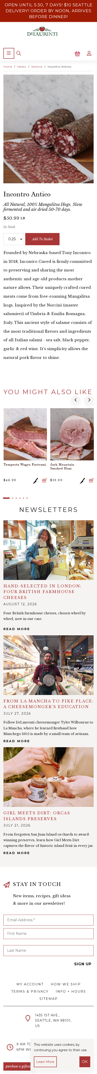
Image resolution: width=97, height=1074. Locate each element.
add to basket (42, 239)
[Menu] (8, 53)
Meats (21, 66)
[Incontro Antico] (48, 129)
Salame (36, 66)
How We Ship (66, 984)
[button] (75, 400)
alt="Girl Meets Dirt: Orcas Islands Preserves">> (48, 777)
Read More (16, 629)
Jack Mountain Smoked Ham (62, 466)
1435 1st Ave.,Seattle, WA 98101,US (53, 1020)
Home (7, 66)
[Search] (18, 53)
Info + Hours (71, 991)
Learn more (45, 1062)
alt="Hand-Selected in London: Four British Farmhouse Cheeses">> (48, 550)
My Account (30, 984)
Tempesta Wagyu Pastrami (25, 464)
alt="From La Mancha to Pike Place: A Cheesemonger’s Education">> (48, 665)
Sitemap (48, 999)
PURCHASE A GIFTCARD (19, 1066)
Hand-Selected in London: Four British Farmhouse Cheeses (42, 592)
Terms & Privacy (29, 991)
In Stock (9, 227)
